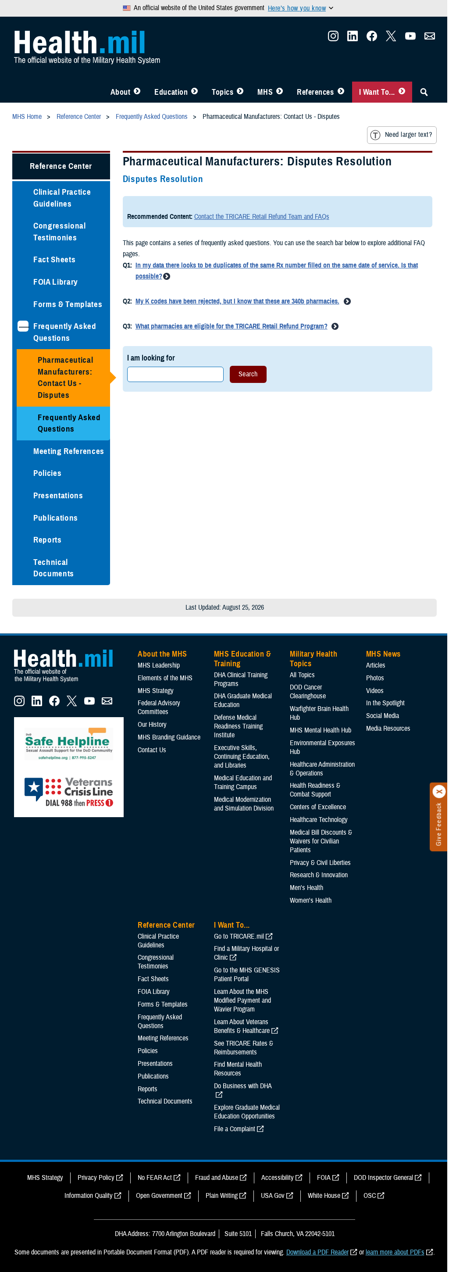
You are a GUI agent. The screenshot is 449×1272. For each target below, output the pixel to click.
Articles (375, 665)
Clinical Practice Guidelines (62, 198)
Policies (47, 473)
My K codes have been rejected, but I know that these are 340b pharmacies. (237, 301)
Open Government (159, 1195)
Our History (152, 724)
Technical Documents (53, 568)
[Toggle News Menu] (279, 92)
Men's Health (306, 887)
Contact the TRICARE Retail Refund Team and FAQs (261, 216)
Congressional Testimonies (59, 232)
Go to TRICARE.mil (239, 936)
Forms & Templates (67, 304)
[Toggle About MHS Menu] (137, 92)
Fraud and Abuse (216, 1177)
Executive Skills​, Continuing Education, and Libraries (242, 756)
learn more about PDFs (395, 1252)
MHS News (383, 654)
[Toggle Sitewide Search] (424, 92)
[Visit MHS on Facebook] (372, 38)
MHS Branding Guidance (169, 737)
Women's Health (310, 900)
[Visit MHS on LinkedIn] (352, 38)
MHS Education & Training (242, 658)
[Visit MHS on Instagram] (333, 38)
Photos (375, 678)
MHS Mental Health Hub (320, 730)
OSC (369, 1195)
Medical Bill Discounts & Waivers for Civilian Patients (321, 841)
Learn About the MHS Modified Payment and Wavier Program (242, 1000)
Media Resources (388, 728)
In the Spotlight (385, 703)
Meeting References (68, 451)
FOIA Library (55, 282)
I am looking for (151, 357)
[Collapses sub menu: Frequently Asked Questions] (23, 326)
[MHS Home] (69, 682)
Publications (55, 518)
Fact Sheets (54, 259)
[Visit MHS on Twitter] (391, 38)
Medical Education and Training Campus (243, 782)
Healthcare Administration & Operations (322, 769)
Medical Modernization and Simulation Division (244, 804)
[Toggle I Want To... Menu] (402, 92)
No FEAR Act (155, 1177)
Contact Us (152, 750)
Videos (375, 690)
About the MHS (162, 654)
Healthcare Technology (319, 819)
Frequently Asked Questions (64, 332)
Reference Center (61, 166)
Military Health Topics (313, 658)
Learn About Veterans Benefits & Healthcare (242, 1026)
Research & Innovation (319, 875)
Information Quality (88, 1195)
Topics (222, 92)
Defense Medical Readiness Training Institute (238, 726)
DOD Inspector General (383, 1177)
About (120, 92)
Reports (47, 540)
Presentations (58, 495)
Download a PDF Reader (317, 1252)
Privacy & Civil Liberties (320, 862)
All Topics (302, 675)
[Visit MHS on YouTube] (410, 38)
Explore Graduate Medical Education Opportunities (247, 1112)
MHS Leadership (159, 665)
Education (171, 92)
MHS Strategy (156, 690)
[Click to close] (439, 791)
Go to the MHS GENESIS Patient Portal (247, 974)
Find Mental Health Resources (238, 1069)
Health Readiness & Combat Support (315, 790)
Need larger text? (408, 134)
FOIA (324, 1177)
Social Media (382, 715)
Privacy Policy (96, 1177)
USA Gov (273, 1195)
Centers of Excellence (318, 807)
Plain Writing (222, 1195)
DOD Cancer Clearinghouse (308, 691)
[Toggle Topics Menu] (240, 92)
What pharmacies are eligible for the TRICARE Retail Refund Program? (231, 326)
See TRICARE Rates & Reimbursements (243, 1048)
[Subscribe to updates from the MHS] (429, 38)
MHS (265, 92)
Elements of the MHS (165, 678)
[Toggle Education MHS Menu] (194, 92)
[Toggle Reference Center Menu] (341, 92)
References (315, 92)
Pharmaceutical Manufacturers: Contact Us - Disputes (65, 377)
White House (324, 1195)
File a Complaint (234, 1129)
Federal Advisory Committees (159, 707)
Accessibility (277, 1177)
